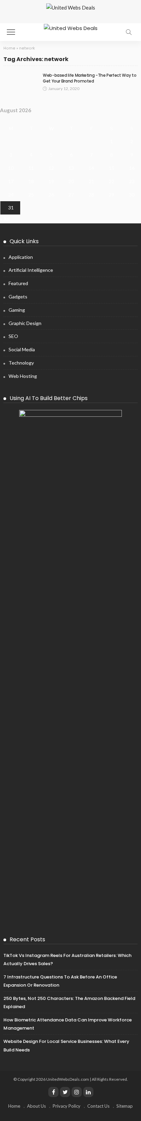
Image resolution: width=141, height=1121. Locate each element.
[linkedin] (88, 1092)
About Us (36, 1106)
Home (9, 48)
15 (111, 168)
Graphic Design (25, 323)
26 (51, 194)
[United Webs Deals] (71, 27)
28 (91, 194)
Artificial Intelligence (31, 270)
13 (71, 168)
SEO (13, 336)
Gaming (17, 310)
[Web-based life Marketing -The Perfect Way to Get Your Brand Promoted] (20, 82)
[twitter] (65, 1092)
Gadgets (18, 296)
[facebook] (53, 1092)
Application (21, 257)
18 (31, 181)
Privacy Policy (66, 1106)
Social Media (22, 349)
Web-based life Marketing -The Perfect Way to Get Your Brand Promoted (89, 78)
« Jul (5, 219)
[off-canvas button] (11, 32)
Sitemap (124, 1106)
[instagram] (77, 1092)
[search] (129, 32)
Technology (21, 363)
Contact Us (98, 1106)
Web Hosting (23, 376)
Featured (18, 283)
